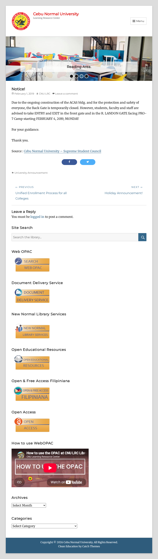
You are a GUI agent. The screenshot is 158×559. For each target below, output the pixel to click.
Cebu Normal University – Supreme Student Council (62, 151)
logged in (37, 217)
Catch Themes (91, 546)
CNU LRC (44, 93)
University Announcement (31, 172)
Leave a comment (66, 93)
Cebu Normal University (56, 14)
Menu (140, 21)
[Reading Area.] (79, 58)
